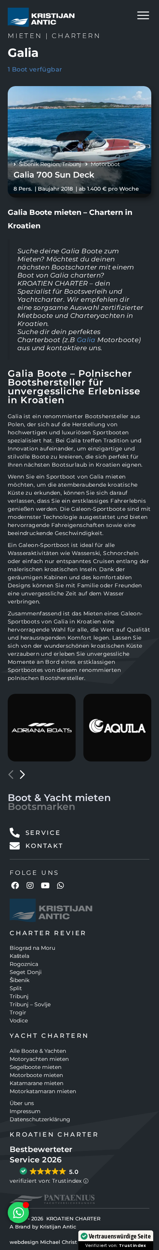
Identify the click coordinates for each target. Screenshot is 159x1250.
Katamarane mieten (36, 1083)
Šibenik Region (39, 164)
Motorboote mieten (36, 1075)
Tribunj (71, 164)
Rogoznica (24, 964)
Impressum (25, 1111)
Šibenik (19, 980)
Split (16, 988)
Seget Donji (26, 972)
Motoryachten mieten (39, 1059)
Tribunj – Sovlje (30, 1004)
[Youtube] (45, 885)
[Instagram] (30, 885)
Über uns (22, 1103)
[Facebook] (15, 885)
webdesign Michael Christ (43, 1242)
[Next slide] (22, 774)
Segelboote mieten (35, 1067)
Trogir (18, 1012)
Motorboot (105, 164)
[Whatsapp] (60, 885)
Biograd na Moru (32, 947)
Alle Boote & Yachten (38, 1050)
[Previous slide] (11, 774)
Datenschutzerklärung (40, 1119)
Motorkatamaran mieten (43, 1091)
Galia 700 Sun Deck (54, 175)
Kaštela (19, 955)
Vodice (19, 1020)
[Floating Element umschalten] (18, 1212)
